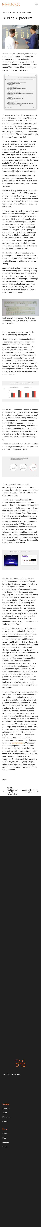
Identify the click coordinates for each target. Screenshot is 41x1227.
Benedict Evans (26, 12)
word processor (18, 742)
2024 (4, 779)
